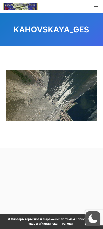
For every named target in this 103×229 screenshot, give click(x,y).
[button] (96, 6)
